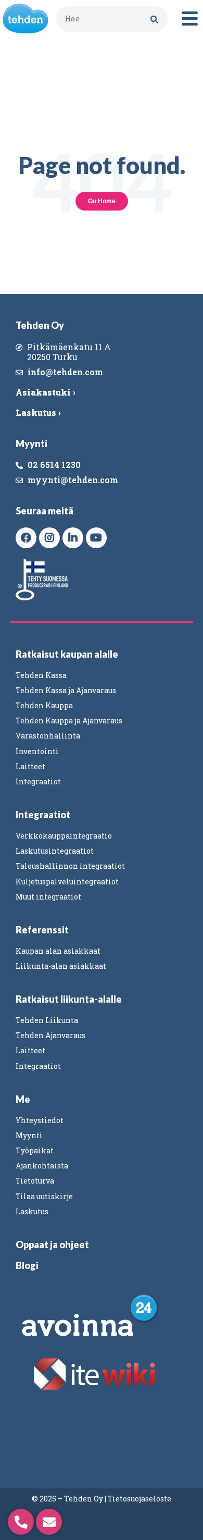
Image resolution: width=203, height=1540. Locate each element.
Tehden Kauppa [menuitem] (44, 705)
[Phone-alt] (21, 1522)
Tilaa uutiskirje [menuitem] (44, 1196)
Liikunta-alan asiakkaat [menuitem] (61, 966)
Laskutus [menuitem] (32, 1211)
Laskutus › (38, 412)
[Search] (155, 19)
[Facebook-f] (26, 537)
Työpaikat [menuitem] (35, 1150)
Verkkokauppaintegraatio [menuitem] (64, 836)
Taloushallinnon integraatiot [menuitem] (70, 866)
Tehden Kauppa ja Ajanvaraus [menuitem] (69, 720)
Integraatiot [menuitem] (38, 781)
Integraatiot (43, 814)
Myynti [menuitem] (29, 1135)
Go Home (102, 201)
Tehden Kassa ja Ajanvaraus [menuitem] (66, 690)
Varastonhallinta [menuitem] (48, 736)
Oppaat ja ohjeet (52, 1244)
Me (23, 1099)
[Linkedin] (72, 537)
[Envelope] (49, 1522)
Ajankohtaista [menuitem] (42, 1166)
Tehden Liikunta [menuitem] (47, 1020)
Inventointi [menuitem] (37, 751)
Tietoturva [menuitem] (35, 1181)
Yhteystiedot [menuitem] (40, 1120)
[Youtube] (96, 537)
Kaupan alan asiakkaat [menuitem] (58, 951)
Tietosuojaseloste (139, 1499)
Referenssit (42, 929)
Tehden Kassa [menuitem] (41, 675)
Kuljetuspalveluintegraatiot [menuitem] (67, 881)
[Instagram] (49, 537)
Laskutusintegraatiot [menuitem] (55, 851)
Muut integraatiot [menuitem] (48, 897)
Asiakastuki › (45, 392)
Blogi (27, 1265)
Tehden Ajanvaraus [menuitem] (50, 1035)
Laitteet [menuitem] (30, 766)
